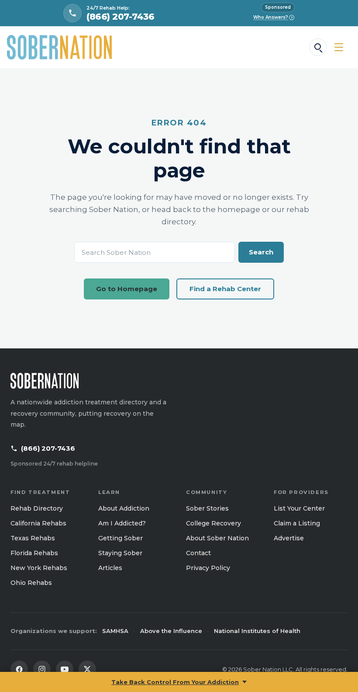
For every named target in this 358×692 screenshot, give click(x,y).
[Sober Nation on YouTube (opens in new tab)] (64, 669)
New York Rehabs (38, 568)
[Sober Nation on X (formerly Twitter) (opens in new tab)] (87, 669)
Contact (198, 553)
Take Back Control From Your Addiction (175, 681)
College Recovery (213, 523)
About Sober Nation (217, 538)
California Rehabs (38, 523)
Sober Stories (207, 508)
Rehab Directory (36, 508)
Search (261, 252)
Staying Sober (120, 553)
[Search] (318, 47)
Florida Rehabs (34, 553)
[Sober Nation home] (59, 47)
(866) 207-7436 (48, 448)
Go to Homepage (126, 289)
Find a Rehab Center (225, 289)
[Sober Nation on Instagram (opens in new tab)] (42, 669)
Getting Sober (120, 538)
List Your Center (299, 508)
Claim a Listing (297, 523)
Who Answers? (273, 17)
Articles (110, 568)
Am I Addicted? (122, 523)
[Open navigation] (338, 47)
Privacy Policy (208, 568)
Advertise (289, 538)
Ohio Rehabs (31, 583)
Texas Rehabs (32, 538)
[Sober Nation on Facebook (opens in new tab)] (19, 669)
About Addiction (123, 508)
